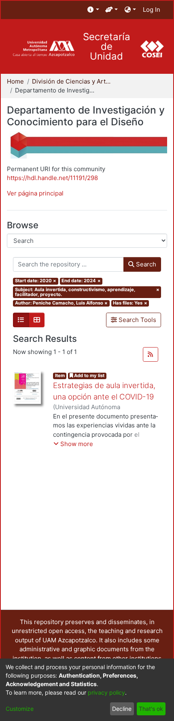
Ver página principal (35, 193)
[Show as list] (21, 320)
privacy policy (106, 692)
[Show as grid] (37, 320)
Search (145, 264)
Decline (122, 708)
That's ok (151, 708)
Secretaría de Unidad (106, 46)
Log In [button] (152, 9)
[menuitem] (93, 10)
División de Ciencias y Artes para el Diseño (72, 81)
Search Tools (136, 320)
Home (15, 81)
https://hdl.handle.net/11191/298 (52, 178)
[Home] (43, 49)
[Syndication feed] (150, 354)
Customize (20, 708)
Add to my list (88, 375)
